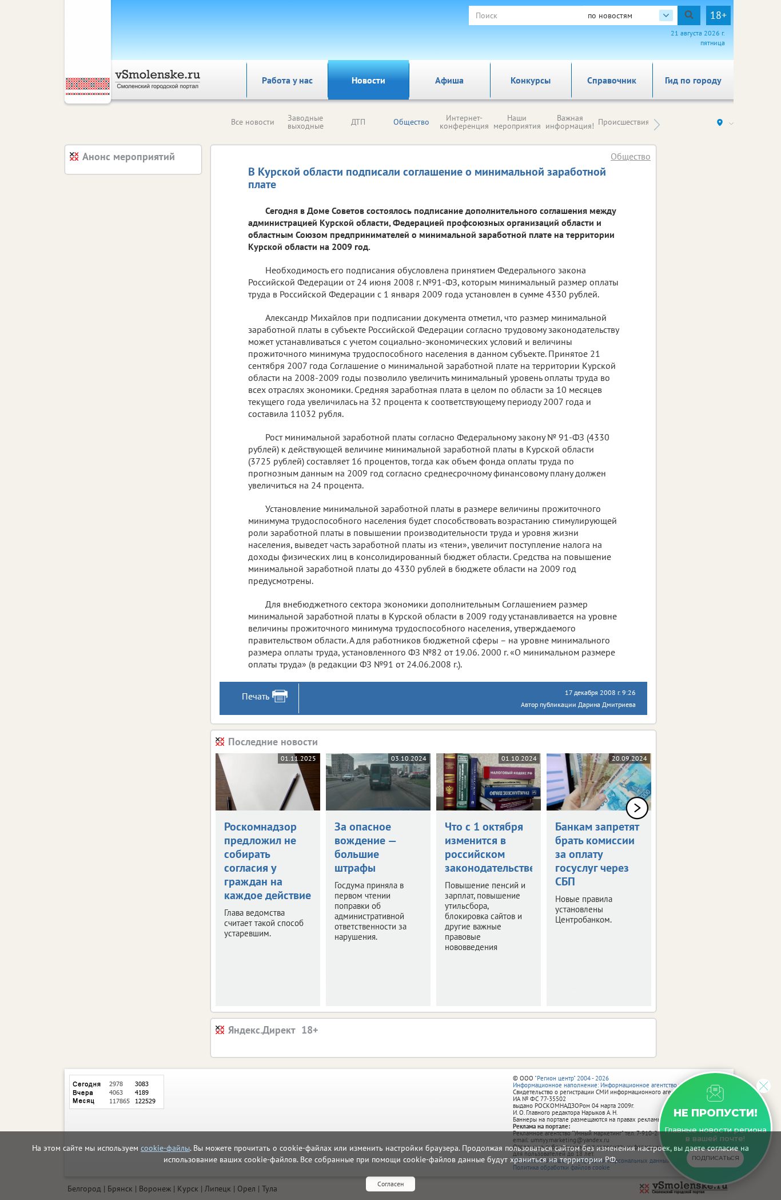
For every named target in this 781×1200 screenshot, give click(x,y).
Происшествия (623, 122)
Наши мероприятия (517, 122)
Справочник (611, 80)
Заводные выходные (306, 122)
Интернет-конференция (464, 122)
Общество (411, 122)
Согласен (390, 1183)
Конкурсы (531, 80)
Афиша (449, 80)
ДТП (358, 122)
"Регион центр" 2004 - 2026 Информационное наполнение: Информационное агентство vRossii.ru (608, 1081)
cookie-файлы (165, 1148)
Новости (368, 80)
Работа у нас (287, 80)
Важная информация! (569, 122)
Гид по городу (693, 80)
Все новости (252, 122)
